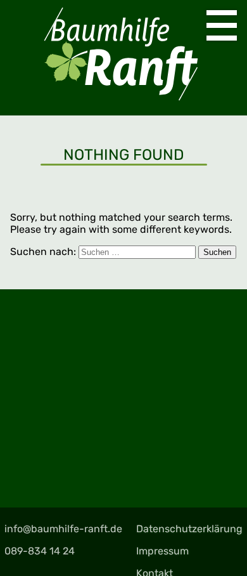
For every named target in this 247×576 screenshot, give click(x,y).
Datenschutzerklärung (189, 529)
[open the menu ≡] (221, 25)
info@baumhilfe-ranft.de (63, 529)
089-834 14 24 (39, 551)
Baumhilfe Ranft (123, 57)
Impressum (162, 551)
